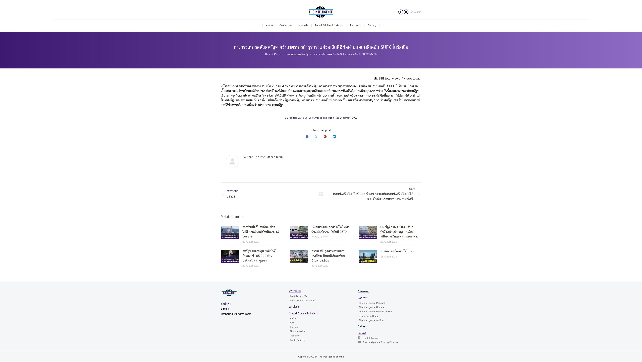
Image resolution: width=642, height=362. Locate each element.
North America (297, 331)
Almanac (363, 291)
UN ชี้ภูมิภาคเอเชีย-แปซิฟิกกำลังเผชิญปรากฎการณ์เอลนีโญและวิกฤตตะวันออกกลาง (399, 232)
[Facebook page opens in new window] (400, 12)
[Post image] (230, 232)
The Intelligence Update (371, 307)
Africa (293, 318)
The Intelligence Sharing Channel (380, 342)
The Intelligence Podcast (372, 303)
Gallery (362, 326)
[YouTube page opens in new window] (406, 12)
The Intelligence (370, 338)
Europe (294, 327)
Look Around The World (321, 117)
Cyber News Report (369, 316)
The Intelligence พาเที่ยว (371, 320)
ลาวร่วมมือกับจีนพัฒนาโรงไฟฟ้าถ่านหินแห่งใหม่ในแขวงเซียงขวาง (260, 232)
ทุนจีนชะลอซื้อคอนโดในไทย (397, 251)
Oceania (294, 335)
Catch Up (302, 117)
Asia (292, 322)
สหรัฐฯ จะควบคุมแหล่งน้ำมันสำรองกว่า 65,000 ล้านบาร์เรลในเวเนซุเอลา (259, 256)
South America (297, 340)
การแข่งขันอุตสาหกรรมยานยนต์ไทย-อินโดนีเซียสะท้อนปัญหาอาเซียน (328, 256)
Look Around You (299, 296)
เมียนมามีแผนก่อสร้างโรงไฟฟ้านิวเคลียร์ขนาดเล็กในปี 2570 (330, 229)
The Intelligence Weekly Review (375, 311)
